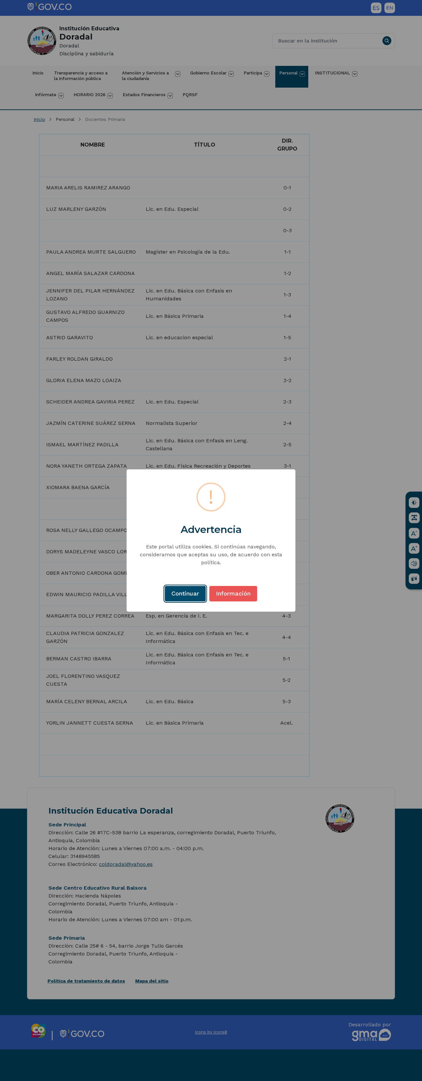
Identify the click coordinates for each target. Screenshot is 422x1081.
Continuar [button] (185, 593)
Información (233, 593)
